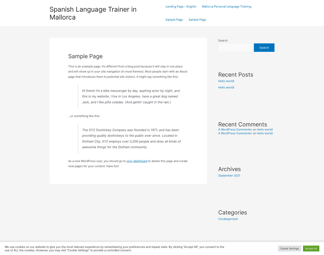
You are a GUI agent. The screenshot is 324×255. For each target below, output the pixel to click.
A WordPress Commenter (235, 129)
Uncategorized (228, 219)
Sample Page (174, 19)
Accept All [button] (311, 248)
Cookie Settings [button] (289, 248)
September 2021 (229, 175)
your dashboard (137, 161)
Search (223, 40)
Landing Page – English (181, 6)
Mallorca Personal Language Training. (227, 6)
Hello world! (226, 81)
